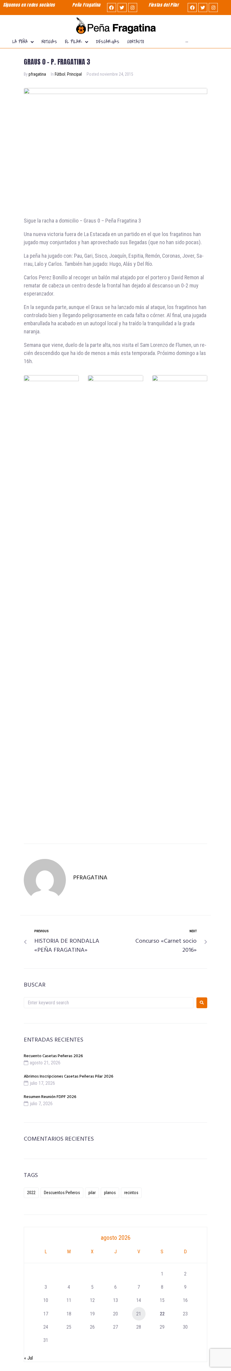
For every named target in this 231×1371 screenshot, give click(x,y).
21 (138, 1314)
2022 (31, 1192)
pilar (92, 1192)
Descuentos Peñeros (62, 1192)
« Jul (28, 1358)
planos (110, 1192)
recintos (131, 1192)
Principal (74, 74)
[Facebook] (111, 7)
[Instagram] (132, 7)
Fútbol (60, 74)
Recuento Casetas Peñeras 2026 (53, 1056)
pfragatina (37, 74)
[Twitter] (122, 7)
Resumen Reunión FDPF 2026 (50, 1096)
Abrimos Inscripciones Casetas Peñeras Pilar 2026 (68, 1076)
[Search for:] (108, 1002)
